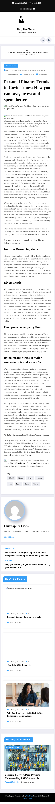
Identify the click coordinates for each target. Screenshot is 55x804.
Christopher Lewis (12, 74)
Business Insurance (19, 747)
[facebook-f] (21, 9)
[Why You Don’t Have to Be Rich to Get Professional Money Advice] (27, 695)
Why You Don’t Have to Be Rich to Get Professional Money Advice (24, 714)
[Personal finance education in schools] (19, 588)
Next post (8, 560)
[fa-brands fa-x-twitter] (24, 9)
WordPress (29, 800)
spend (34, 70)
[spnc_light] (49, 40)
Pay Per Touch (26, 29)
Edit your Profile (38, 531)
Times (38, 70)
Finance (14, 70)
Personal (24, 70)
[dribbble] (27, 9)
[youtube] (34, 9)
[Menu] (5, 40)
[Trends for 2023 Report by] (27, 647)
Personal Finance (11, 65)
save (29, 70)
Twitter (28, 455)
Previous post (10, 548)
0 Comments (43, 74)
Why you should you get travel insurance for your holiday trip (26, 565)
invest (19, 70)
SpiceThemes (27, 803)
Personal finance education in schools (24, 617)
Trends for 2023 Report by (19, 665)
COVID (8, 70)
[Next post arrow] (49, 565)
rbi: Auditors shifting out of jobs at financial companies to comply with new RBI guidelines (26, 553)
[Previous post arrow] (49, 552)
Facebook (7, 455)
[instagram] (31, 9)
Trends (43, 70)
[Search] (43, 40)
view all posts (9, 537)
